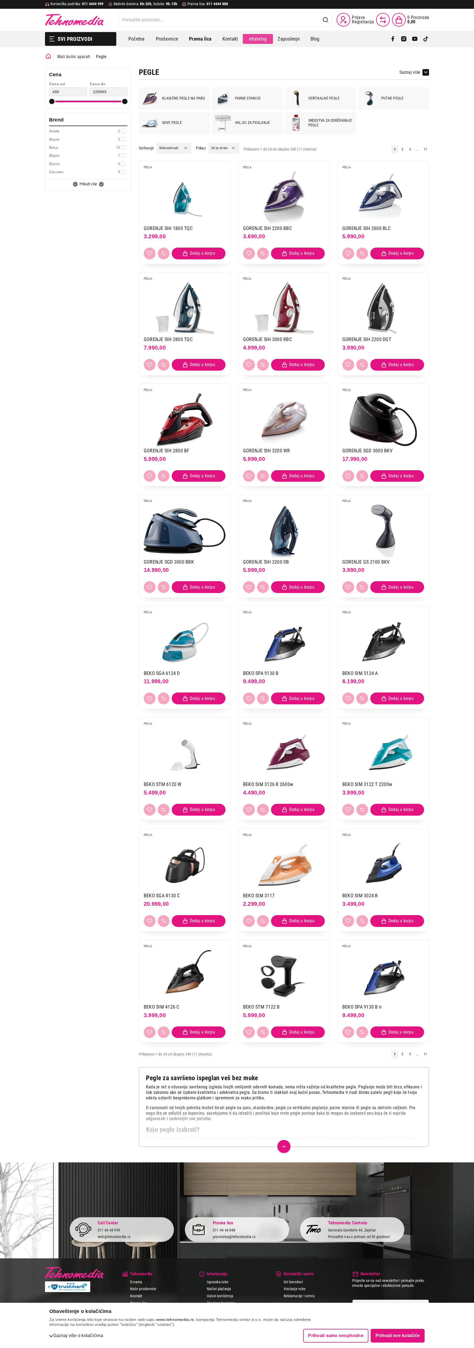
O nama (136, 1282)
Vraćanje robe (295, 1289)
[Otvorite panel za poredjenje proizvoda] (383, 20)
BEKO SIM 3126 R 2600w (268, 784)
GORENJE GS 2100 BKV (366, 562)
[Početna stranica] (48, 56)
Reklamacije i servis (299, 1296)
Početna (136, 39)
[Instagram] (403, 38)
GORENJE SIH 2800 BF (167, 450)
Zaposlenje (288, 39)
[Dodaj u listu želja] (150, 253)
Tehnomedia (74, 20)
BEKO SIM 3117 (259, 895)
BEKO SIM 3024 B (360, 895)
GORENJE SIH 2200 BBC (267, 228)
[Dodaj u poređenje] (164, 253)
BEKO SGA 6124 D (162, 673)
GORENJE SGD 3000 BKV (367, 450)
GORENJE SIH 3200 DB (266, 562)
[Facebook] (393, 38)
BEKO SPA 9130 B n (362, 1007)
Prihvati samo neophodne (335, 1335)
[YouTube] (414, 38)
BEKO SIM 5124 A (360, 673)
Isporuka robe (217, 1282)
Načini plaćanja (219, 1289)
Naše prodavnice (143, 1289)
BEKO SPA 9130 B (261, 673)
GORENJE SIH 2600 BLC (366, 228)
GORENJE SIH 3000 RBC (267, 339)
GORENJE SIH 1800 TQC (168, 228)
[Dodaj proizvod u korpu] (198, 253)
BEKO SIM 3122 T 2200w (367, 784)
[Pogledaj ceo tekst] (283, 1146)
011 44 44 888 (224, 1230)
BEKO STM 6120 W (163, 784)
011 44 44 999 (109, 1230)
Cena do (98, 84)
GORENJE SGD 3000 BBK (169, 562)
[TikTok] (425, 38)
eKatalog (258, 39)
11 (425, 149)
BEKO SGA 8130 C (162, 895)
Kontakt (230, 39)
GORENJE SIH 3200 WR (266, 450)
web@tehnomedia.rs (114, 1237)
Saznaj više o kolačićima (78, 1335)
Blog (315, 39)
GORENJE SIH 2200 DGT (366, 339)
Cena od (57, 84)
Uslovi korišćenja (220, 1296)
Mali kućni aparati (73, 56)
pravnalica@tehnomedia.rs (234, 1237)
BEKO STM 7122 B (261, 1007)
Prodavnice (167, 39)
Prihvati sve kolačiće (398, 1335)
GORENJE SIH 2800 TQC (168, 339)
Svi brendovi (293, 1282)
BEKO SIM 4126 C (161, 1007)
